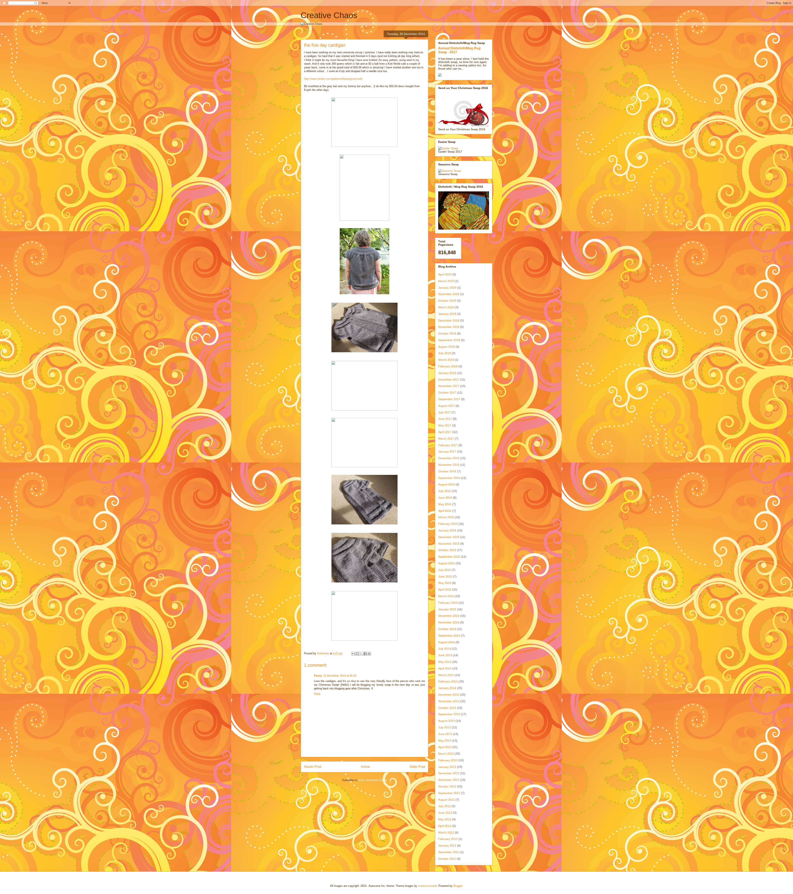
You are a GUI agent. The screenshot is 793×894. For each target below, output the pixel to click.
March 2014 (446, 675)
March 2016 (446, 517)
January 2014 (447, 688)
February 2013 (448, 760)
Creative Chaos (329, 15)
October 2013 (447, 707)
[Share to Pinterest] (369, 654)
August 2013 (446, 720)
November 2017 (448, 386)
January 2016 (447, 530)
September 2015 (449, 556)
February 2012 (448, 839)
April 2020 (444, 274)
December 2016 (448, 458)
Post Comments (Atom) (373, 780)
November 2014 (448, 622)
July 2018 (444, 353)
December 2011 (448, 852)
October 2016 (447, 471)
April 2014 (444, 668)
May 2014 (444, 661)
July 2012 (444, 806)
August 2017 (446, 405)
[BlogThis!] (357, 654)
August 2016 (446, 484)
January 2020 (447, 287)
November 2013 (448, 701)
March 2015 (446, 596)
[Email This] (353, 654)
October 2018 (447, 333)
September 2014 (449, 635)
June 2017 (445, 418)
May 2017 (444, 425)
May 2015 (444, 583)
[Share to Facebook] (365, 654)
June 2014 (445, 655)
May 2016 (444, 504)
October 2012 (447, 786)
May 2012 (444, 819)
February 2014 (448, 681)
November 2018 (448, 326)
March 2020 (446, 281)
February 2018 (448, 366)
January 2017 (447, 451)
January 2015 (447, 609)
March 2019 (446, 307)
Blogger (457, 885)
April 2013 (444, 747)
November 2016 (448, 464)
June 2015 (445, 576)
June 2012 (445, 812)
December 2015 (448, 537)
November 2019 (448, 294)
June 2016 (445, 497)
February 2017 (448, 445)
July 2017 (444, 412)
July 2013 (444, 727)
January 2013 (447, 766)
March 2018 (446, 359)
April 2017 (444, 432)
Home (365, 766)
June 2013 (445, 734)
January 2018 (447, 373)
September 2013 (449, 714)
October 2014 (447, 629)
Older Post (417, 766)
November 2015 (448, 543)
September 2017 (449, 399)
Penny (318, 675)
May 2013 (444, 740)
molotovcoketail (427, 885)
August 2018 (446, 346)
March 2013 (446, 753)
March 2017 (446, 438)
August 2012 (446, 799)
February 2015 (448, 602)
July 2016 (444, 491)
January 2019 (447, 313)
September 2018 (449, 340)
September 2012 (449, 793)
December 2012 (448, 773)
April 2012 (444, 826)
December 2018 (448, 320)
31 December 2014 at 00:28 (339, 675)
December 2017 (448, 379)
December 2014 (448, 615)
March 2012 (446, 832)
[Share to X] (361, 654)
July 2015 (444, 569)
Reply (317, 693)
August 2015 (446, 563)
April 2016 (444, 510)
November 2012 (448, 779)
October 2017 (447, 392)
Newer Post (312, 766)
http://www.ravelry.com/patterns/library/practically (333, 78)
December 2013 (448, 694)
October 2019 (447, 300)
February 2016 (448, 523)
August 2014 (446, 642)
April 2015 (444, 589)
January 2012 (447, 845)
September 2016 (449, 478)
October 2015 (447, 550)
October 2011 (447, 858)
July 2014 (444, 648)
